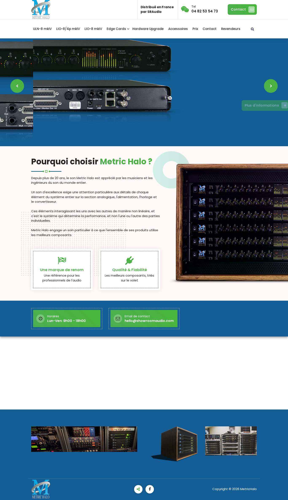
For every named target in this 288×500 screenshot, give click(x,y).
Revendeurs (230, 29)
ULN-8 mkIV (42, 29)
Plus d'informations (229, 105)
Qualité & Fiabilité (129, 269)
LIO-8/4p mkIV (68, 29)
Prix (195, 29)
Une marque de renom (62, 269)
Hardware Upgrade (148, 29)
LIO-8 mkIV (93, 29)
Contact (238, 9)
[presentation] (17, 86)
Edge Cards (116, 29)
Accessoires (178, 29)
